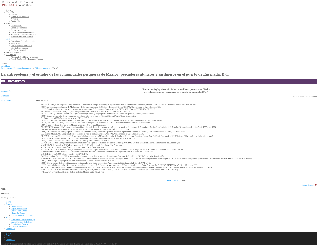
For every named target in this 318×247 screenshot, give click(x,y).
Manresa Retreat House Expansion (24, 57)
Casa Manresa (16, 25)
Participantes (6, 100)
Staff (8, 39)
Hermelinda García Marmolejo (23, 41)
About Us (10, 12)
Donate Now (11, 55)
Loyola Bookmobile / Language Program (27, 59)
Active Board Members (20, 17)
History (14, 14)
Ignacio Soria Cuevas (19, 48)
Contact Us (15, 21)
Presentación (6, 91)
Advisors (14, 19)
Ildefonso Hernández (19, 50)
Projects (9, 23)
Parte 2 (176, 180)
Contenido (5, 96)
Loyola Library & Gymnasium (23, 32)
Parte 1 (170, 180)
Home (8, 10)
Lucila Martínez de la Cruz (21, 46)
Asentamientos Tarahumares (22, 37)
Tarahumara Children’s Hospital (23, 34)
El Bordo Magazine (13, 52)
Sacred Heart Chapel (19, 30)
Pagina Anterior (308, 185)
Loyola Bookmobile (19, 28)
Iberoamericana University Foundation (16, 68)
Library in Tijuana (18, 213)
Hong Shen (15, 43)
